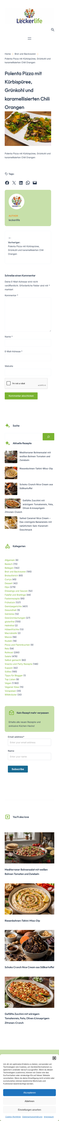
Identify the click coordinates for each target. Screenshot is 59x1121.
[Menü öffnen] (29, 38)
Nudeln (8, 641)
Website (9, 366)
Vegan (8, 683)
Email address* (16, 736)
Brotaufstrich (11, 575)
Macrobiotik (11, 633)
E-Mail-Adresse (13, 351)
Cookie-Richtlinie (13, 1117)
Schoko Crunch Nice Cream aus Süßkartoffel (29, 967)
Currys (8, 579)
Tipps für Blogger (14, 675)
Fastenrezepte (12, 598)
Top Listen (10, 679)
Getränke (9, 614)
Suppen (9, 667)
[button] (54, 1058)
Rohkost (9, 652)
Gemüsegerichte (13, 606)
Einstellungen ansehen (29, 1109)
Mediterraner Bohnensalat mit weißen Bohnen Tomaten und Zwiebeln (35, 456)
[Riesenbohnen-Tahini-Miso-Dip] (11, 473)
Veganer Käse (12, 687)
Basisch (9, 564)
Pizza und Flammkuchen (17, 644)
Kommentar (11, 295)
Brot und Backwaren (15, 571)
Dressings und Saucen (16, 591)
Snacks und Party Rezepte (18, 664)
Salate (8, 656)
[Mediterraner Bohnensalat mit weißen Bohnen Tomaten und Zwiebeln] (11, 457)
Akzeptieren (29, 1092)
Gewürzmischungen (15, 617)
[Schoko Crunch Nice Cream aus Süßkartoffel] (11, 489)
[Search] (48, 436)
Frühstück (10, 602)
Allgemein (10, 560)
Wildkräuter (11, 694)
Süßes (8, 671)
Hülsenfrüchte (12, 629)
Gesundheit (11, 610)
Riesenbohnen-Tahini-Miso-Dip (36, 468)
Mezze (8, 637)
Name (9, 336)
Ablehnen (29, 1101)
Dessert (9, 583)
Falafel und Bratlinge (15, 594)
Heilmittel (9, 625)
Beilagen (9, 567)
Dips (7, 587)
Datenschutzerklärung (32, 1117)
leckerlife (14, 220)
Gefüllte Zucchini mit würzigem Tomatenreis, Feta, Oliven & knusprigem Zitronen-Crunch (27, 1018)
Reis (7, 648)
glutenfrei (9, 621)
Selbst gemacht (13, 660)
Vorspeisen (10, 691)
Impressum (49, 1117)
